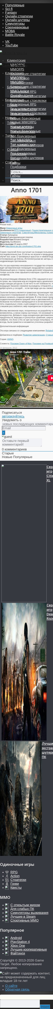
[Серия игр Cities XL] (24, 534)
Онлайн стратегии (19, 16)
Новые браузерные (25, 118)
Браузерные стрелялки (28, 100)
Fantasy (11, 12)
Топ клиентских (22, 144)
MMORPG (17, 77)
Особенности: (7, 230)
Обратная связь (17, 989)
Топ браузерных (23, 136)
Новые (10, 117)
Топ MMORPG (21, 140)
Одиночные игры (14, 228)
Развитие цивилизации (34, 335)
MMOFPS (17, 69)
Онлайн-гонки (21, 95)
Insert (45, 1006)
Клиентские (16, 60)
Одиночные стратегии (10, 233)
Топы (9, 135)
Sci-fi (9, 9)
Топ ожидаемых (23, 153)
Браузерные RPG (23, 104)
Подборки (18, 166)
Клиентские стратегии (28, 73)
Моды (15, 171)
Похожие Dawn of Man (21, 344)
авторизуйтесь (13, 416)
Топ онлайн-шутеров (27, 158)
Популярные (14, 5)
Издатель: (5, 242)
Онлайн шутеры (17, 20)
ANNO (10, 339)
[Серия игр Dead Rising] (24, 672)
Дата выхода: (7, 244)
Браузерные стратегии (28, 108)
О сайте (11, 985)
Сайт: (3, 246)
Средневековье (17, 27)
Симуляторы (15, 23)
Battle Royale (15, 34)
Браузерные (14, 100)
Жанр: (3, 228)
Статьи (10, 162)
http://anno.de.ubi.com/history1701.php (23, 246)
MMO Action (19, 91)
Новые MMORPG (23, 122)
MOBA (10, 31)
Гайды (15, 175)
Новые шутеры (22, 126)
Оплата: (4, 237)
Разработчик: (7, 239)
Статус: (4, 235)
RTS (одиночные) (22, 230)
